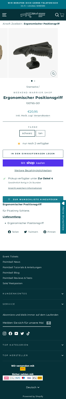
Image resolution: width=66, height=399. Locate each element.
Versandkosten (42, 115)
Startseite (32, 87)
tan (40, 133)
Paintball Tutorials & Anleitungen (22, 267)
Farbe (33, 127)
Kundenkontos (15, 294)
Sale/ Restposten (12, 283)
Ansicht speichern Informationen (25, 188)
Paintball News (11, 262)
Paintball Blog (11, 272)
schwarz (27, 133)
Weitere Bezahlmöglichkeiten (33, 170)
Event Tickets (10, 256)
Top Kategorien (16, 345)
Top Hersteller (15, 355)
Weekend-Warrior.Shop (33, 92)
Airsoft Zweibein (12, 23)
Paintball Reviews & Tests (17, 278)
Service (9, 304)
